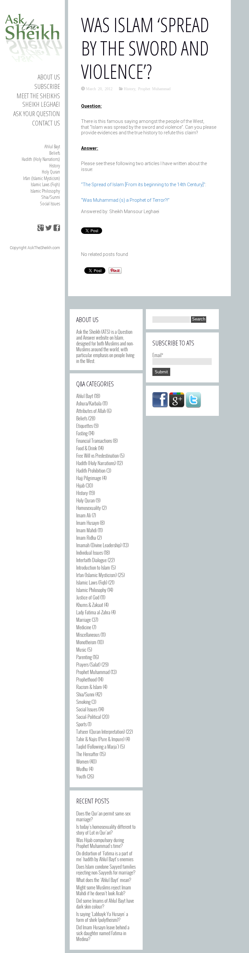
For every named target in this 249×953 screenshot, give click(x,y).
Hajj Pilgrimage (88, 477)
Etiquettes (84, 425)
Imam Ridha (86, 537)
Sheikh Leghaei (41, 104)
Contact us (46, 122)
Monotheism (86, 641)
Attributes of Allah (91, 410)
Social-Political (88, 716)
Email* (157, 354)
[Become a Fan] (160, 400)
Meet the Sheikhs (38, 95)
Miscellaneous (88, 634)
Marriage (83, 619)
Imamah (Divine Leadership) (99, 545)
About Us (49, 76)
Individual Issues (89, 552)
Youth (81, 776)
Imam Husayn (87, 522)
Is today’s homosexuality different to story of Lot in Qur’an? (106, 829)
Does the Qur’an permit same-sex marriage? (103, 816)
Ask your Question (36, 113)
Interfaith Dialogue (91, 559)
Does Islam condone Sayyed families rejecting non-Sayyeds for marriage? (106, 869)
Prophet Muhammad (154, 88)
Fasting (82, 433)
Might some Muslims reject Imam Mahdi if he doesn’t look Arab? (103, 890)
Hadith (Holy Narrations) (41, 159)
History (54, 165)
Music (81, 649)
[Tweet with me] (193, 400)
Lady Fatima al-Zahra (93, 612)
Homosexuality (88, 507)
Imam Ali (83, 515)
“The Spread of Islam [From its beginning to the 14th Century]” (143, 184)
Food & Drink (86, 448)
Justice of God (87, 597)
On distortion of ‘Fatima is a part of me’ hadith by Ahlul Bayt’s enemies (104, 856)
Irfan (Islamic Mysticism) (41, 178)
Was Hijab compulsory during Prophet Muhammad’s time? (100, 842)
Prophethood (86, 679)
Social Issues (50, 203)
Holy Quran (51, 171)
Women (82, 761)
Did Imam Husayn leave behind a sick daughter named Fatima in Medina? (102, 932)
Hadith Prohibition (90, 470)
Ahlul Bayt (52, 146)
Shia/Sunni (50, 197)
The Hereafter (87, 753)
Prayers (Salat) (88, 664)
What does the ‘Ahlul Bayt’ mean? (103, 879)
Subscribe (47, 86)
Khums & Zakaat (89, 604)
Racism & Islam (89, 686)
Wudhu (82, 768)
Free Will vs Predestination (97, 455)
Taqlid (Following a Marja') (97, 746)
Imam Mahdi (86, 530)
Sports (81, 724)
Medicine (83, 627)
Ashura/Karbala (88, 403)
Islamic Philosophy (45, 190)
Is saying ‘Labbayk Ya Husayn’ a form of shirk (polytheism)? (102, 916)
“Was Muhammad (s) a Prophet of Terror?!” (125, 200)
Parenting (84, 656)
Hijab (80, 485)
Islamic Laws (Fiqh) (45, 184)
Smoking (83, 701)
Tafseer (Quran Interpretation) (100, 731)
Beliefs (54, 153)
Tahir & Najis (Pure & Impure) (100, 738)
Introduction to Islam (93, 567)
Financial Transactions (94, 440)
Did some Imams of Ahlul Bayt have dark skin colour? (105, 903)
